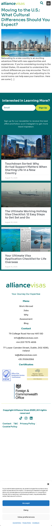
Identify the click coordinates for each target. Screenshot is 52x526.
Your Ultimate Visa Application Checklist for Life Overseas (25, 259)
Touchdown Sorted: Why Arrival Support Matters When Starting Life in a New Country (26, 168)
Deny (26, 510)
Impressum (35, 523)
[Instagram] (26, 418)
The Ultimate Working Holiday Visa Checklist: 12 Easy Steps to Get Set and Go (26, 214)
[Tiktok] (20, 418)
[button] (48, 484)
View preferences (26, 517)
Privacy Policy (26, 523)
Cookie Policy (17, 523)
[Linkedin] (31, 418)
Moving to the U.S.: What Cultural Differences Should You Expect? (25, 17)
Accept (26, 503)
